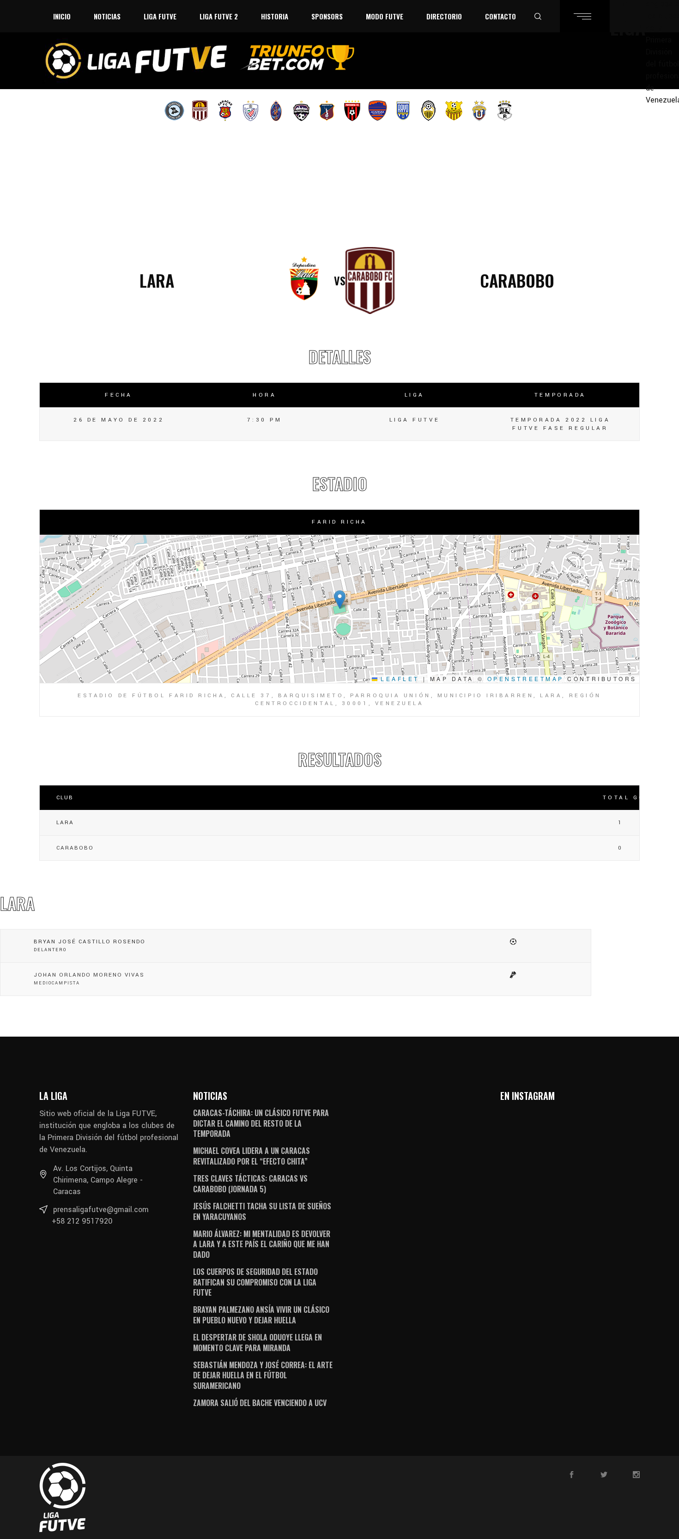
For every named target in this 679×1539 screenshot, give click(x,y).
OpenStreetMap (525, 678)
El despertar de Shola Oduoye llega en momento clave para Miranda (257, 1342)
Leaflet (398, 678)
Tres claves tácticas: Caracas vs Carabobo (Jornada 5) (250, 1183)
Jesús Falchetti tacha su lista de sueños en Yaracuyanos (262, 1211)
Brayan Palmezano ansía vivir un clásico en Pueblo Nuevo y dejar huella (261, 1314)
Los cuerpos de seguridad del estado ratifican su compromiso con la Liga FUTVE (255, 1282)
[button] (340, 599)
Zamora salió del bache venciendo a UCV (260, 1402)
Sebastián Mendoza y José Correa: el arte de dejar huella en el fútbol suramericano (263, 1375)
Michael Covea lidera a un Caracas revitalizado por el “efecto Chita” (251, 1155)
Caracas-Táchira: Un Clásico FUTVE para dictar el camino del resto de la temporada (261, 1123)
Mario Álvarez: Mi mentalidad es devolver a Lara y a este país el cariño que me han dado (261, 1244)
